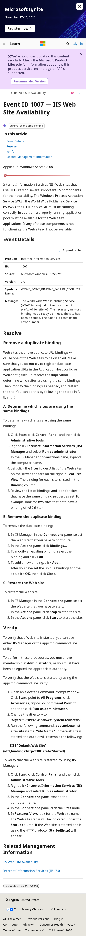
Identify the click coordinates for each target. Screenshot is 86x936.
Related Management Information (29, 157)
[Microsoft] (43, 43)
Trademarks (33, 930)
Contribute (10, 924)
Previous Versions (37, 919)
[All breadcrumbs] (6, 93)
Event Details (15, 141)
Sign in (78, 43)
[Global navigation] (4, 43)
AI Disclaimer (12, 919)
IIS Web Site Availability (30, 93)
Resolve (11, 146)
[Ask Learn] (72, 93)
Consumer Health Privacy (56, 924)
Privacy (27, 924)
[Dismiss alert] (79, 6)
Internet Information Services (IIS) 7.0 (31, 871)
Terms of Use (12, 930)
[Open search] (68, 43)
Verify (10, 151)
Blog (57, 919)
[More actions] (79, 93)
